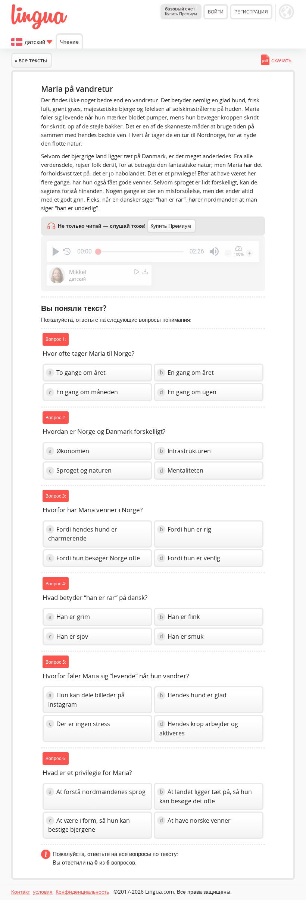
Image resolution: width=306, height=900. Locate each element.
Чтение (69, 41)
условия (43, 891)
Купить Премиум (170, 225)
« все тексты (31, 60)
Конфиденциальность (82, 891)
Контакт (20, 891)
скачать (281, 60)
